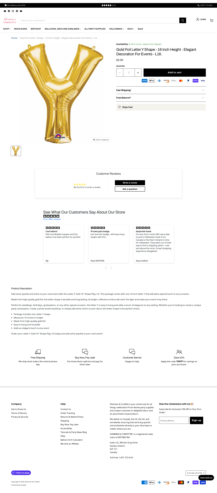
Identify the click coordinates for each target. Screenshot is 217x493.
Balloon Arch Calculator (72, 439)
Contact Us (66, 409)
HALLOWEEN (116, 29)
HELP (130, 29)
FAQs (63, 436)
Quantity (120, 66)
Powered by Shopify (18, 485)
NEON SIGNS (20, 29)
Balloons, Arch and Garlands (62, 29)
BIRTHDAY (36, 29)
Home (14, 37)
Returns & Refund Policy (72, 416)
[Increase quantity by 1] (138, 72)
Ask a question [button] (130, 189)
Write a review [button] (130, 182)
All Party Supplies (94, 29)
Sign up (196, 420)
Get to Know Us (18, 409)
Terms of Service (19, 413)
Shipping (65, 420)
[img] (109, 216)
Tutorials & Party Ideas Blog (74, 432)
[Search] (182, 20)
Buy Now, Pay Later (70, 424)
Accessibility (66, 428)
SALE (140, 29)
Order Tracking (68, 413)
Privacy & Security (19, 416)
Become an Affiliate (70, 443)
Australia (194, 473)
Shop (6, 29)
